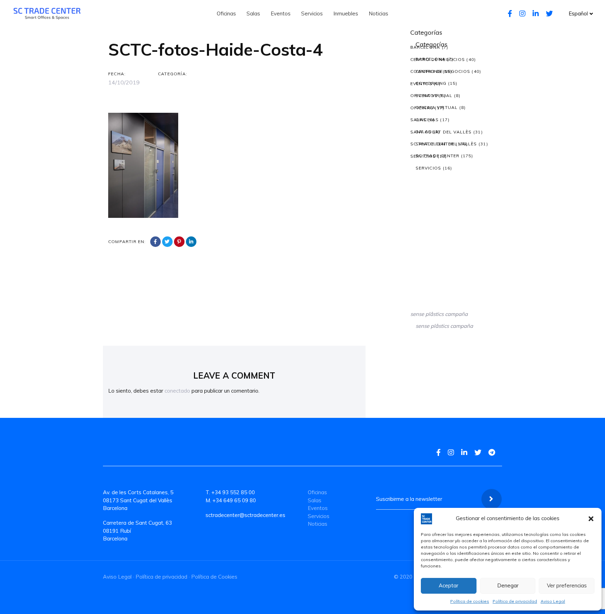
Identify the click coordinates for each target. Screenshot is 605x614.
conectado (177, 390)
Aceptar (448, 585)
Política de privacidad (515, 601)
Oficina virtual (431, 95)
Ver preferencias (567, 585)
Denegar (508, 585)
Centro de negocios (437, 59)
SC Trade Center (432, 143)
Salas (418, 119)
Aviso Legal (553, 601)
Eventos (421, 83)
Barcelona (425, 47)
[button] (590, 518)
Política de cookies (469, 601)
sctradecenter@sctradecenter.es (245, 515)
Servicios (423, 156)
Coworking (425, 71)
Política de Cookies (214, 576)
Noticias (317, 523)
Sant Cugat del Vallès (441, 131)
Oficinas (422, 107)
